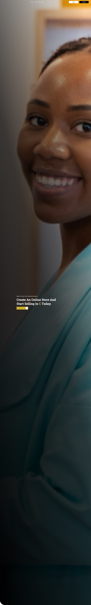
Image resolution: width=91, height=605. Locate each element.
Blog (39, 2)
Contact (42, 2)
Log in (73, 2)
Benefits (32, 2)
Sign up (84, 2)
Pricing (36, 2)
